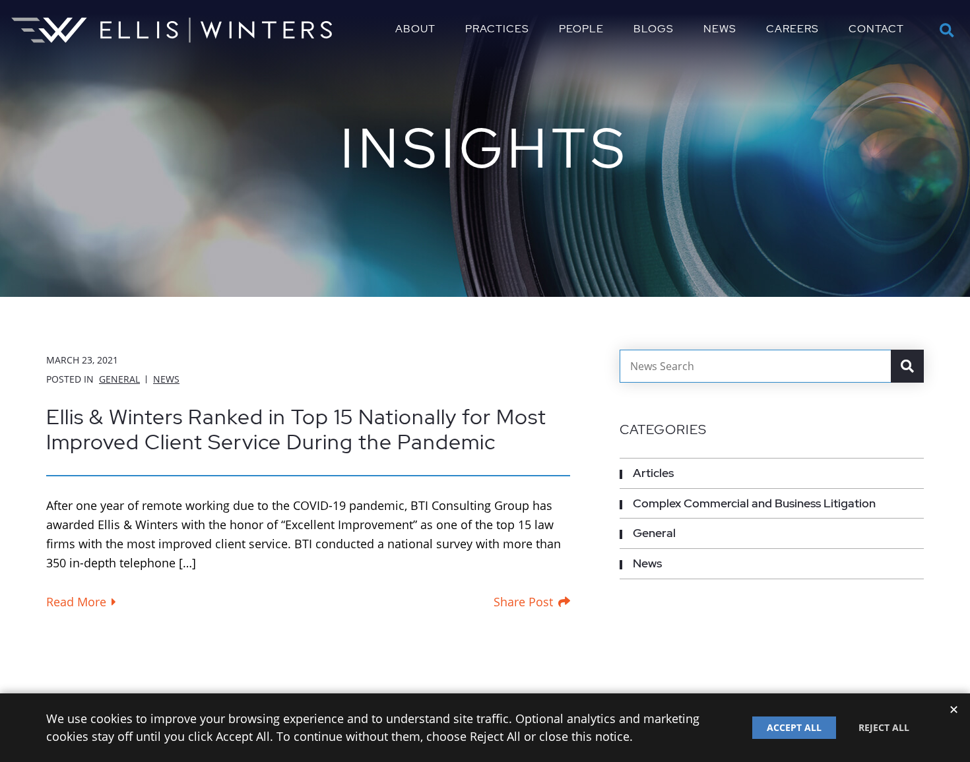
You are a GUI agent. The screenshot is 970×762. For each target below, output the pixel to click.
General (119, 379)
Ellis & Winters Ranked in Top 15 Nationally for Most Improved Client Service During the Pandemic (296, 429)
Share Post (523, 602)
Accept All (794, 727)
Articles (653, 472)
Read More (76, 602)
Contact (876, 29)
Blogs (653, 29)
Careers (792, 29)
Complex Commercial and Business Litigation (754, 503)
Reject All (883, 727)
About (415, 29)
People (581, 29)
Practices (497, 29)
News (719, 29)
